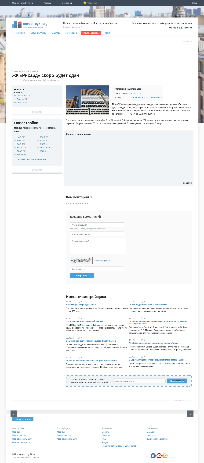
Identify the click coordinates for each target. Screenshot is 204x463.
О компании (67, 3)
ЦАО (19, 137)
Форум (107, 33)
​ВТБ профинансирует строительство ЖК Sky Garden (91, 341)
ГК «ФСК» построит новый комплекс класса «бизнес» (154, 343)
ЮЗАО (20, 155)
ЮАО (19, 148)
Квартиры (55, 33)
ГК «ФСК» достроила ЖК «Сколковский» (148, 305)
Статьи (18, 92)
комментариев (33, 80)
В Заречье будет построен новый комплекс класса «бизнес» (158, 360)
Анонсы (20, 99)
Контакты (151, 435)
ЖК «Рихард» (52, 80)
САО (19, 144)
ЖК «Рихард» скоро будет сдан (81, 305)
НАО (42, 151)
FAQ (104, 439)
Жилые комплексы (38, 33)
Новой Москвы (19, 435)
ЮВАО (42, 144)
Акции (105, 442)
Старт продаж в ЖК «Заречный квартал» (85, 321)
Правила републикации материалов (119, 446)
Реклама (47, 3)
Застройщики (71, 33)
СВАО (42, 137)
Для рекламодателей (157, 439)
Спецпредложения (91, 33)
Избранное (91, 3)
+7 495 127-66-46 (180, 27)
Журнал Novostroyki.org (22, 3)
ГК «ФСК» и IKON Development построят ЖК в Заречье (91, 360)
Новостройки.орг (19, 71)
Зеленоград (45, 148)
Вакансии (151, 432)
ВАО (42, 141)
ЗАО (19, 141)
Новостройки (19, 33)
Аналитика (22, 96)
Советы (20, 103)
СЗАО (19, 151)
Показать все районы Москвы (32, 159)
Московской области (22, 439)
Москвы (16, 432)
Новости (34, 71)
